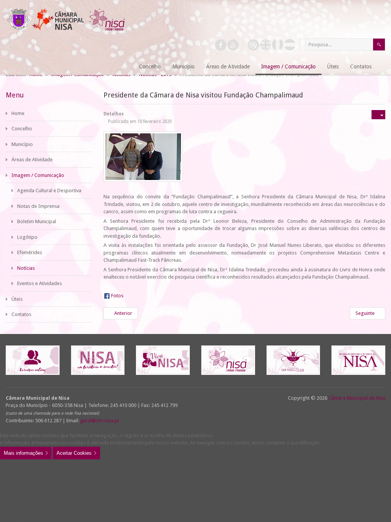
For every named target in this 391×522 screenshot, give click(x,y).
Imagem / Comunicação (37, 175)
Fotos (117, 295)
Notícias (26, 268)
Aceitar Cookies (74, 453)
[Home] (124, 67)
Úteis (17, 299)
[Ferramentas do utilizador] (378, 114)
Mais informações (23, 453)
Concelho (21, 128)
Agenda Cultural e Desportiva (49, 190)
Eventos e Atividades (39, 283)
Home (17, 113)
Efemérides (29, 252)
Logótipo (27, 237)
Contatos (21, 314)
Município (22, 144)
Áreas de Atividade (32, 159)
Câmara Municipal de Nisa (356, 398)
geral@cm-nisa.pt (99, 420)
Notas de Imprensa (38, 206)
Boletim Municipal (36, 221)
